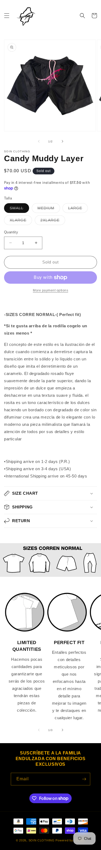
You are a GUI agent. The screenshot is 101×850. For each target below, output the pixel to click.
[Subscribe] (84, 779)
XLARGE (21, 221)
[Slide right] (62, 141)
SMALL (19, 209)
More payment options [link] (50, 290)
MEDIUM (48, 209)
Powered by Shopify (70, 840)
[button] (7, 16)
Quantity (11, 232)
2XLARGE (52, 221)
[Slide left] (39, 141)
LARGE (78, 209)
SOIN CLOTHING (42, 840)
